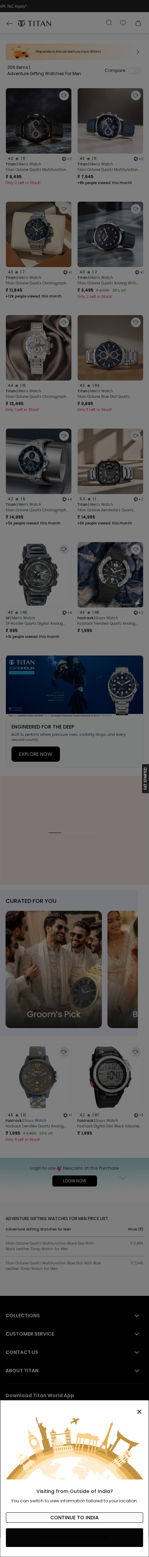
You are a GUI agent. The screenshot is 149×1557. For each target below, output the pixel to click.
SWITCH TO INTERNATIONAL (74, 1537)
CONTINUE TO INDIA (74, 1517)
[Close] (74, 1408)
